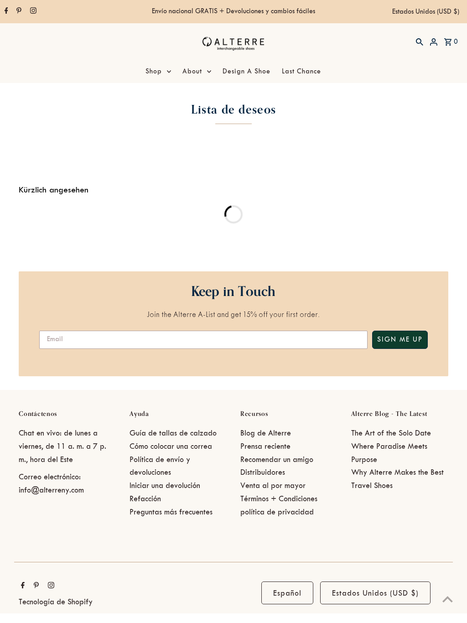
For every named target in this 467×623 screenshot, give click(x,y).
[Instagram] (32, 12)
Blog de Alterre (265, 433)
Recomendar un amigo (276, 460)
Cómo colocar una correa (171, 446)
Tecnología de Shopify (56, 602)
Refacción (145, 499)
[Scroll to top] (447, 599)
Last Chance (301, 71)
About (192, 71)
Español (287, 593)
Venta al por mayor (273, 486)
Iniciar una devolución (165, 486)
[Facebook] (5, 12)
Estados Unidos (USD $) (425, 12)
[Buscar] (419, 41)
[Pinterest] (17, 12)
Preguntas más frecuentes (171, 512)
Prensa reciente (265, 446)
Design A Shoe (246, 71)
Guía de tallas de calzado (173, 433)
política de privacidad (277, 512)
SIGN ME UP (400, 339)
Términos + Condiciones (278, 499)
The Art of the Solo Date (391, 433)
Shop (153, 71)
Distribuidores (262, 472)
